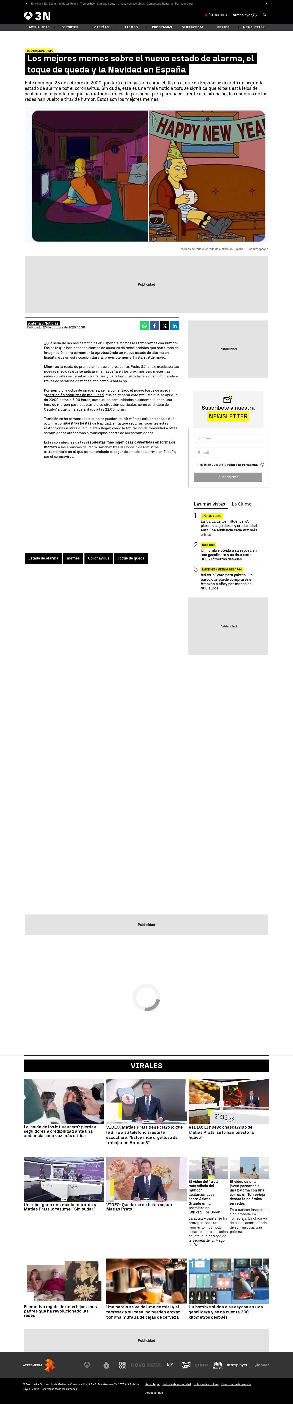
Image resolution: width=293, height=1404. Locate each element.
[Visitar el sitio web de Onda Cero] (186, 1365)
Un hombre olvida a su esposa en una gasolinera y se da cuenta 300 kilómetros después (229, 554)
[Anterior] (26, 4)
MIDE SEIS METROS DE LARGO (222, 569)
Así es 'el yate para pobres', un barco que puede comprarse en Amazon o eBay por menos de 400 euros (227, 581)
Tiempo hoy (87, 3)
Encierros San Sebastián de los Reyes (54, 3)
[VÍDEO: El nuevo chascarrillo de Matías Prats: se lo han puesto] (229, 1101)
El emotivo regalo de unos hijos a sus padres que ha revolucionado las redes (60, 1311)
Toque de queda (131, 558)
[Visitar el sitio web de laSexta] (106, 1365)
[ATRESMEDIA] (39, 1365)
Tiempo (131, 27)
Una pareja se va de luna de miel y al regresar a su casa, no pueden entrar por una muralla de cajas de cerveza (143, 1312)
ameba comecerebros (131, 3)
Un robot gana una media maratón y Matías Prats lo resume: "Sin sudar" (60, 1206)
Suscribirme (228, 477)
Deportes (70, 27)
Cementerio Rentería (160, 3)
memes (73, 558)
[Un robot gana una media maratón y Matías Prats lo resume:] (64, 1179)
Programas (162, 27)
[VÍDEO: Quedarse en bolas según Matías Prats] (146, 1179)
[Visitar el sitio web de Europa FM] (202, 1365)
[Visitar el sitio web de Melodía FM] (218, 1365)
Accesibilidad (154, 1392)
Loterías (100, 27)
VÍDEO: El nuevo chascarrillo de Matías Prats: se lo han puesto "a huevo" (221, 1132)
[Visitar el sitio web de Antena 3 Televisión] (90, 1365)
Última (218, 15)
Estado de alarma (43, 558)
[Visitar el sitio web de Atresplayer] (240, 1365)
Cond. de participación (236, 1384)
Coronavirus (98, 558)
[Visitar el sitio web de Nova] (138, 1365)
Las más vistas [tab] (209, 504)
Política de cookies (206, 1384)
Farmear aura (184, 3)
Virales (146, 1065)
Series (223, 27)
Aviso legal (152, 1384)
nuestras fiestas (77, 423)
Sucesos (208, 545)
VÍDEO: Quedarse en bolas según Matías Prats (139, 1206)
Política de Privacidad (242, 464)
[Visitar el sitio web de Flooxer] (262, 1365)
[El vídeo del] (208, 1168)
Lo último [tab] (241, 504)
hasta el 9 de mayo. (149, 357)
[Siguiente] (266, 4)
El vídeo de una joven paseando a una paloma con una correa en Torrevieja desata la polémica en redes (247, 1192)
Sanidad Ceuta (106, 3)
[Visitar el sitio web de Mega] (154, 1365)
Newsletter (254, 27)
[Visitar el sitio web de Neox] (122, 1365)
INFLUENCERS (212, 516)
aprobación (104, 352)
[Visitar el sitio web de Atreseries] (170, 1365)
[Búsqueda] (264, 15)
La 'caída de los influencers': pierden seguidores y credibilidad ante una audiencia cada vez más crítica (229, 528)
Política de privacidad (177, 1384)
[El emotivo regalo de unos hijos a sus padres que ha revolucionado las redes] (64, 1281)
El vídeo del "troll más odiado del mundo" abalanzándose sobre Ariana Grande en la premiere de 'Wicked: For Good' (204, 1196)
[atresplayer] (245, 15)
